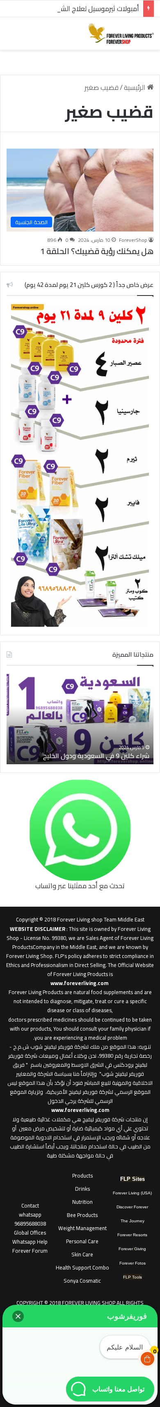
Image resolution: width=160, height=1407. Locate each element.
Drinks (82, 1189)
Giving (140, 1249)
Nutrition (82, 1202)
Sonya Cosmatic (82, 1281)
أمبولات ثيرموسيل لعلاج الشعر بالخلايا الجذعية (75, 8)
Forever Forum (30, 1251)
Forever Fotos (132, 1263)
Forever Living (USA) (132, 1193)
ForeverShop (133, 240)
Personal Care (82, 1241)
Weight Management (82, 1228)
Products (82, 1175)
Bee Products (82, 1215)
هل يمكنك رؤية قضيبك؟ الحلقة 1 (96, 251)
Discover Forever (132, 1207)
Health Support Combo (82, 1267)
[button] (18, 1316)
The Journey (132, 1221)
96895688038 (30, 1219)
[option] (80, 719)
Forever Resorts (132, 1235)
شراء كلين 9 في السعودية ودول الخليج (96, 755)
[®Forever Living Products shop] (121, 33)
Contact (30, 1205)
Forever (126, 1249)
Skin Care (82, 1254)
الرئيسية (135, 87)
